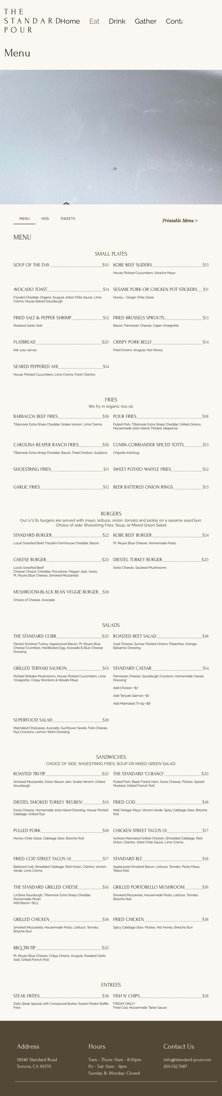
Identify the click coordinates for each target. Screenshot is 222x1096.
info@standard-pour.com (187, 1059)
